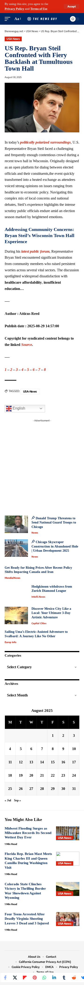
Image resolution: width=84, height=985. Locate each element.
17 (74, 762)
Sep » (17, 800)
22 (53, 775)
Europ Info (10, 642)
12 (21, 762)
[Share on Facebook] (5, 977)
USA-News (30, 391)
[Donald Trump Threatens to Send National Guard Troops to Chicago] (16, 524)
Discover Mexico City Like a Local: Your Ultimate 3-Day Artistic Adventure (51, 613)
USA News (13, 39)
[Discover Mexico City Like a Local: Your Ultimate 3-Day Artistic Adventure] (16, 615)
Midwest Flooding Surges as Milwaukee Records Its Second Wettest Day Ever (28, 833)
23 (63, 775)
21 (42, 775)
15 (53, 762)
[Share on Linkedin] (54, 977)
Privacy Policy (14, 8)
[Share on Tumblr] (64, 977)
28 (42, 789)
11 (10, 762)
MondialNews (12, 577)
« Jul (8, 800)
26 (21, 789)
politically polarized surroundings (45, 142)
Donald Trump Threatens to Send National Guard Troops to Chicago (54, 523)
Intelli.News (38, 596)
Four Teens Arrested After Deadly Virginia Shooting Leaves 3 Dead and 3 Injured (27, 918)
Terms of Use (38, 8)
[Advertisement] (42, 466)
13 (31, 762)
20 (31, 775)
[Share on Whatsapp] (44, 977)
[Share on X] (15, 977)
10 (74, 749)
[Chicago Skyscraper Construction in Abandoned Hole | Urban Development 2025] (16, 548)
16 (63, 762)
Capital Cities (39, 623)
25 (10, 789)
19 (21, 775)
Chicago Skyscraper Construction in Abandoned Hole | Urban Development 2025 (55, 546)
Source (26, 345)
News (35, 532)
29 (53, 789)
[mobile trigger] (9, 19)
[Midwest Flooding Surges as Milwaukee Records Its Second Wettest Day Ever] (67, 833)
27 (31, 789)
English (18, 408)
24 (74, 775)
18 (10, 775)
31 (74, 789)
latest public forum (35, 251)
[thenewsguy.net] (42, 19)
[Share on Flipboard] (25, 977)
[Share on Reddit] (74, 977)
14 (42, 762)
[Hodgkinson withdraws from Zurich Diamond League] (16, 593)
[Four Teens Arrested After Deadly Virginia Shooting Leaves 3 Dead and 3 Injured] (67, 919)
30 (63, 789)
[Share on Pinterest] (34, 977)
